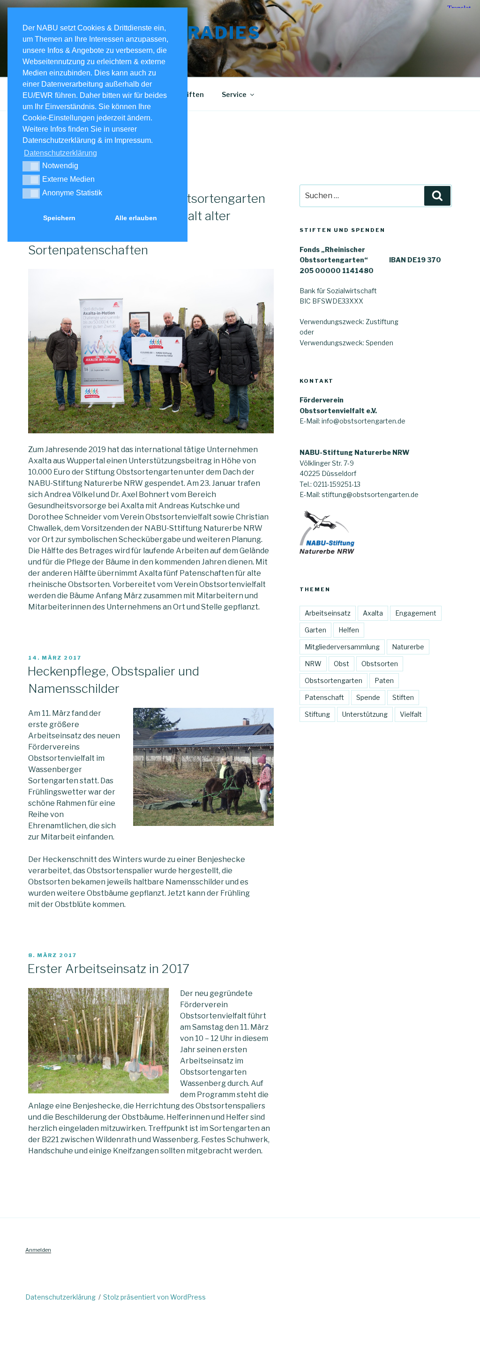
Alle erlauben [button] (136, 218)
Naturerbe (408, 647)
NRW (313, 664)
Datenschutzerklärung (60, 1297)
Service (234, 94)
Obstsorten (379, 664)
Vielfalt (411, 714)
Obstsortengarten (333, 680)
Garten (315, 630)
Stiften (403, 697)
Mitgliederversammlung (342, 647)
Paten (384, 680)
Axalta (373, 613)
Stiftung (317, 714)
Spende (368, 697)
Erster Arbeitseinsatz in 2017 (108, 968)
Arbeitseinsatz (328, 613)
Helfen (348, 630)
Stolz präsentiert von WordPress (154, 1297)
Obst (341, 664)
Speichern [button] (59, 218)
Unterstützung (365, 714)
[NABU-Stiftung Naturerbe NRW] (327, 551)
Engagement (415, 613)
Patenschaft (324, 697)
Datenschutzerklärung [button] (60, 153)
